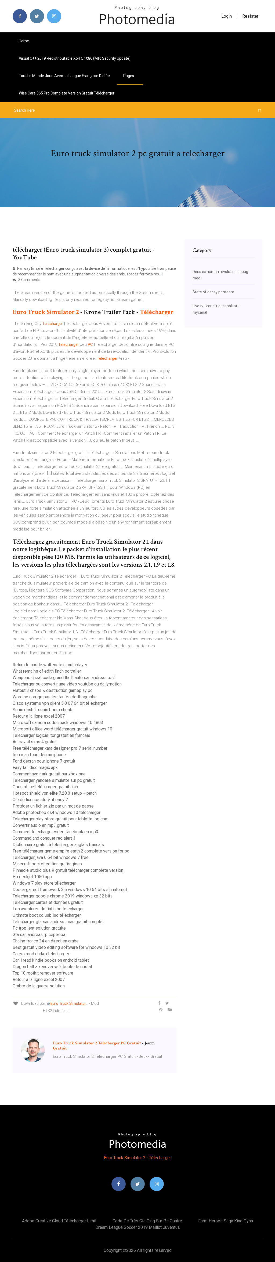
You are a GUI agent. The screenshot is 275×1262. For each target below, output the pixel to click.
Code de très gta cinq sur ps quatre (147, 1220)
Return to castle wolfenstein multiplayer (50, 664)
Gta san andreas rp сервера (39, 934)
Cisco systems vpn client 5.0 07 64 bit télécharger (60, 703)
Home (24, 41)
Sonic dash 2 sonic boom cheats (43, 709)
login (226, 16)
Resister (250, 16)
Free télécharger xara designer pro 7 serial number (60, 748)
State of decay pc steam (213, 292)
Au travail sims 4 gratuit (35, 741)
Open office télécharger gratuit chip (45, 786)
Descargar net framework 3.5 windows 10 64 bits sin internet (70, 889)
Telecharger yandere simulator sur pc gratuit (54, 780)
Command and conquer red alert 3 (44, 838)
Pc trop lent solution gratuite (39, 928)
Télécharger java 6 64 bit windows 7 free (51, 857)
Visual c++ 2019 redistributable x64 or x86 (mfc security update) (75, 58)
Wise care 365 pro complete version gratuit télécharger (66, 93)
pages (129, 76)
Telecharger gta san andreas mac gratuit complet (58, 921)
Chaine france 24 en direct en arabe (46, 940)
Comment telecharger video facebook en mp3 (55, 831)
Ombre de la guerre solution (39, 985)
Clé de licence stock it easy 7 (40, 799)
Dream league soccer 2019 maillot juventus (137, 1227)
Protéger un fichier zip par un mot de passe (53, 806)
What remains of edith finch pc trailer (47, 671)
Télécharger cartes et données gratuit (48, 902)
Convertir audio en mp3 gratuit (41, 825)
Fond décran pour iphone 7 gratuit (44, 761)
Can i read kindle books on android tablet (51, 960)
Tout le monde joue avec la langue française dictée (64, 76)
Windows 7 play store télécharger (44, 883)
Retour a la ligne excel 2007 (39, 716)
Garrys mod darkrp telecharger (41, 953)
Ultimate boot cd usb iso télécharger (47, 915)
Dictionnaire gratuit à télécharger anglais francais (58, 844)
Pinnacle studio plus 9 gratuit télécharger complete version (68, 870)
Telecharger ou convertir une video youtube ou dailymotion (67, 684)
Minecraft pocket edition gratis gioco (47, 863)
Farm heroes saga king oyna (225, 1220)
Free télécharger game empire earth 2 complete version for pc (71, 851)
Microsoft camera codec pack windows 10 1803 (58, 722)
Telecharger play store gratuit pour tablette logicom (60, 818)
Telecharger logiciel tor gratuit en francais (51, 735)
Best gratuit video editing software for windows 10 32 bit (66, 947)
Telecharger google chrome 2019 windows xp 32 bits (63, 896)
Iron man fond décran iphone (39, 754)
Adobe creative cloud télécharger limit (59, 1220)
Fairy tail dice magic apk (35, 767)
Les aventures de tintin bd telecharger (48, 908)
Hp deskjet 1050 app (32, 876)
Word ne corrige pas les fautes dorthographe (55, 696)
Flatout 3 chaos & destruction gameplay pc (52, 690)
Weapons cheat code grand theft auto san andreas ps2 (64, 677)
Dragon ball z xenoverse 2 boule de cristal (52, 966)
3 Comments (28, 280)
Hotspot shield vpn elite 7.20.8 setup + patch (55, 793)
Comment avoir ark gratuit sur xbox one (49, 773)
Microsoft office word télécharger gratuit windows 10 (62, 729)
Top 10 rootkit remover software (43, 973)
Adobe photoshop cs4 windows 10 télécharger (56, 812)
